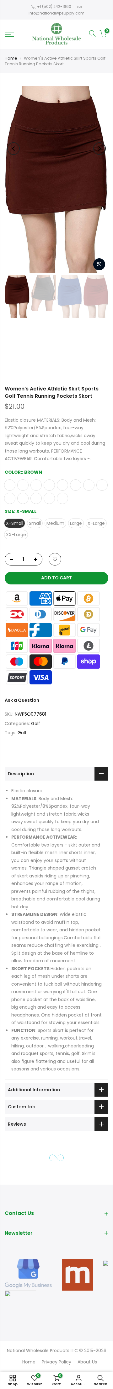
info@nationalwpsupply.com (56, 13)
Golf (35, 723)
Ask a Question (22, 700)
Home (11, 58)
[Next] (99, 148)
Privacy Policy (56, 1362)
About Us (87, 1362)
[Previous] (13, 148)
